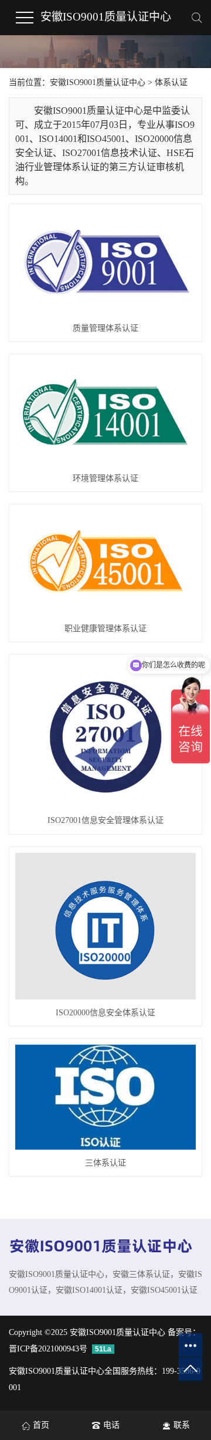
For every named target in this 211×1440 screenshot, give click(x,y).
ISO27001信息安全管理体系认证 (105, 820)
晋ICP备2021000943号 (48, 1348)
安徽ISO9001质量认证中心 (105, 17)
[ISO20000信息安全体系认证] (105, 926)
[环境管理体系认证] (105, 412)
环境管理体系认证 (105, 478)
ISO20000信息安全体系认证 (105, 1012)
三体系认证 (105, 1162)
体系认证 (171, 82)
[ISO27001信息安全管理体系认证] (105, 734)
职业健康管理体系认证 (105, 628)
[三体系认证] (105, 1097)
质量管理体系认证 (105, 328)
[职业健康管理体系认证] (105, 562)
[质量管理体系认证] (105, 262)
